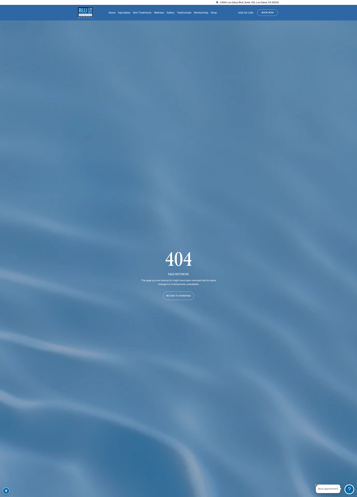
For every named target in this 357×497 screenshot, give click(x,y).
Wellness (159, 12)
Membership (201, 12)
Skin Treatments (142, 12)
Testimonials (184, 12)
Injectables (124, 12)
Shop (214, 12)
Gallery (170, 12)
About (111, 12)
